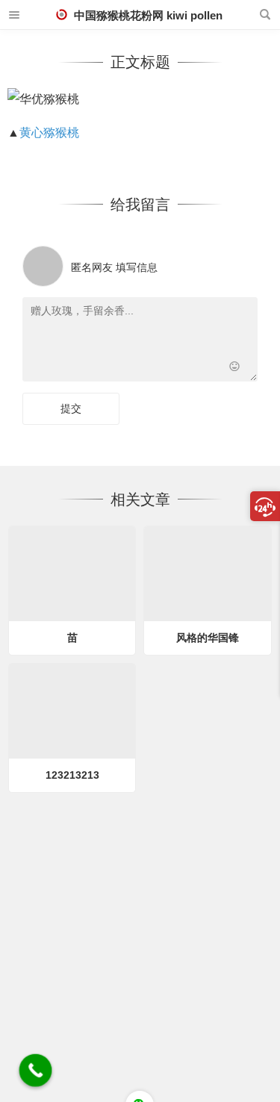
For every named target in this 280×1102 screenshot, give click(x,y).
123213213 (72, 775)
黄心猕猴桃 (49, 132)
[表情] (234, 368)
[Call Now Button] (35, 1070)
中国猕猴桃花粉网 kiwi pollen (147, 15)
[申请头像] (242, 262)
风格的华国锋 (207, 638)
